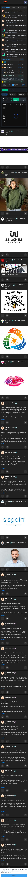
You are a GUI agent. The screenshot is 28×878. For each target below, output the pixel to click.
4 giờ (6, 175)
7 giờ (6, 323)
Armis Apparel (9, 285)
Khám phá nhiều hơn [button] (6, 872)
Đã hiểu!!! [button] (14, 875)
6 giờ (6, 288)
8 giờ (6, 404)
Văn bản (13, 94)
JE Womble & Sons (10, 218)
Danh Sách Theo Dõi (23, 99)
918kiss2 (7, 361)
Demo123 (9, 81)
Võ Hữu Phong (10, 64)
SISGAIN (7, 501)
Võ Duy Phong (10, 70)
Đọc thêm (3, 419)
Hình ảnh (22, 94)
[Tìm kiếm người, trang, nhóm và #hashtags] (25, 2)
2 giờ (6, 134)
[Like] (14, 167)
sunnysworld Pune (10, 403)
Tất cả (5, 94)
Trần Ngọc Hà (9, 67)
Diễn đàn (10, 85)
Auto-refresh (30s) (16, 85)
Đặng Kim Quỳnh (10, 72)
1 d (5, 504)
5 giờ (6, 221)
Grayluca (7, 542)
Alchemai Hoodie (9, 172)
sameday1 (8, 131)
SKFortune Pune (9, 574)
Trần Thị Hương (10, 62)
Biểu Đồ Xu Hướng (16, 99)
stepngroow (8, 259)
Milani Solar (8, 320)
